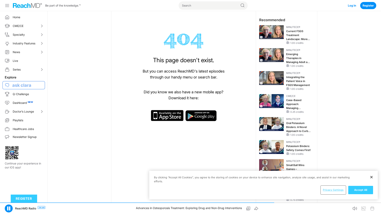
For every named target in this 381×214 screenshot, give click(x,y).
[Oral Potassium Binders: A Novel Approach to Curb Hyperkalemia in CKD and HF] (271, 124)
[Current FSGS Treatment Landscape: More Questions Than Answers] (271, 32)
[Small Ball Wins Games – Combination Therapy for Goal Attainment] (271, 166)
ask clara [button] (21, 85)
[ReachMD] (27, 6)
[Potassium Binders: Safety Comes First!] (271, 147)
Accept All (360, 189)
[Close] (371, 177)
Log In (352, 5)
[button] (9, 208)
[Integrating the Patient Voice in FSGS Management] (271, 78)
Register (368, 5)
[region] (263, 185)
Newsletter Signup (25, 137)
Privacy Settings (333, 189)
